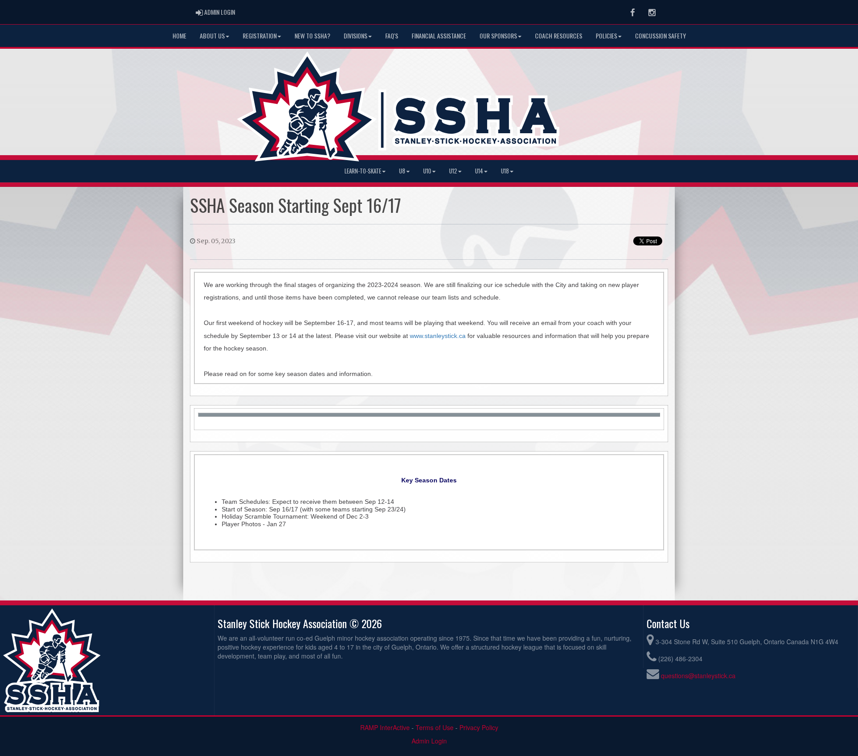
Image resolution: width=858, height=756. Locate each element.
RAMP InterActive (385, 727)
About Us (212, 35)
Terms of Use (435, 727)
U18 (505, 171)
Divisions (355, 35)
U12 (453, 171)
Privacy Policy (478, 727)
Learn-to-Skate (363, 171)
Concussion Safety (660, 35)
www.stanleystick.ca (438, 335)
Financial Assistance (439, 35)
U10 (427, 171)
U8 (402, 171)
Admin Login (429, 740)
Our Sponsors (498, 35)
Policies (606, 35)
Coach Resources (558, 35)
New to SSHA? (312, 35)
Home (179, 35)
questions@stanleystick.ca (698, 675)
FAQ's (391, 35)
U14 (479, 171)
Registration (260, 35)
